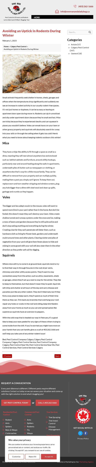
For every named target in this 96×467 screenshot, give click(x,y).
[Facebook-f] (85, 433)
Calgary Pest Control (80, 47)
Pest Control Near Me (19, 345)
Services (43, 17)
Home (34, 17)
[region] (32, 449)
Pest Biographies (59, 17)
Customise (16, 457)
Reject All (32, 457)
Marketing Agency (86, 462)
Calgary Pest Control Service (24, 342)
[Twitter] (80, 433)
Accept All (49, 457)
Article (74, 44)
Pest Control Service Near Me (42, 345)
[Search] (90, 32)
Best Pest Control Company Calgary (17, 339)
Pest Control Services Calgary (30, 347)
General (74, 53)
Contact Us (86, 17)
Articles (75, 17)
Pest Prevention (53, 435)
